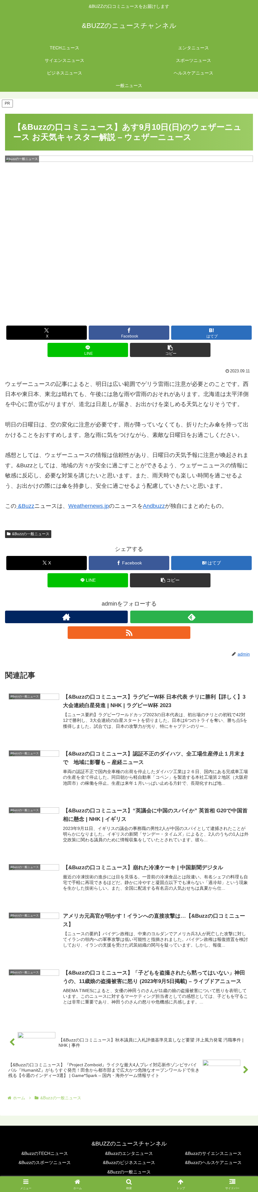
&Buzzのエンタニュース (129, 1153)
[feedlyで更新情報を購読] (191, 617)
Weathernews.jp (88, 506)
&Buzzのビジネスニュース (129, 1162)
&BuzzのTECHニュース (44, 1153)
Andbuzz (154, 506)
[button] (170, 350)
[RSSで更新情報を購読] (129, 632)
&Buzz (25, 506)
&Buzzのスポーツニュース (45, 1162)
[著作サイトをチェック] (66, 617)
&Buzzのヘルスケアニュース (213, 1162)
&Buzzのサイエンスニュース (213, 1153)
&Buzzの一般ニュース (30, 534)
